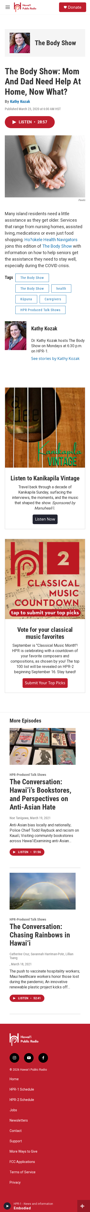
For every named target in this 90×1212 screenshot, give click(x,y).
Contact (16, 1131)
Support (16, 1141)
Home (14, 1079)
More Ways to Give (23, 1151)
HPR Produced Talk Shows (40, 310)
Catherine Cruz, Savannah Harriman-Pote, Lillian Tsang (41, 956)
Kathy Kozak (20, 101)
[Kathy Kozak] (15, 335)
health (61, 288)
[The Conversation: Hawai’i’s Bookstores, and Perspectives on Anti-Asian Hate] (43, 746)
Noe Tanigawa (19, 818)
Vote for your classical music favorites (45, 633)
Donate (74, 7)
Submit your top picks (45, 682)
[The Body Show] (20, 43)
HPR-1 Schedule (22, 1089)
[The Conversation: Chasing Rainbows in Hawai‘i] (43, 891)
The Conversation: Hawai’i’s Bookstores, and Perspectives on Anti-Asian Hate (40, 794)
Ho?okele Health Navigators (51, 239)
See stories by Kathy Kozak (55, 358)
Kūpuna (26, 299)
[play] (7, 1206)
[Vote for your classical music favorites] (45, 579)
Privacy (15, 1182)
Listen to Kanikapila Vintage (45, 478)
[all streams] (83, 1206)
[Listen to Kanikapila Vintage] (45, 428)
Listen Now (45, 519)
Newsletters (19, 1120)
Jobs (13, 1110)
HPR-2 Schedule (22, 1100)
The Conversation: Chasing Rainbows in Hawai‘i (40, 935)
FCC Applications (22, 1162)
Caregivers (53, 299)
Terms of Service (23, 1172)
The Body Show (55, 43)
